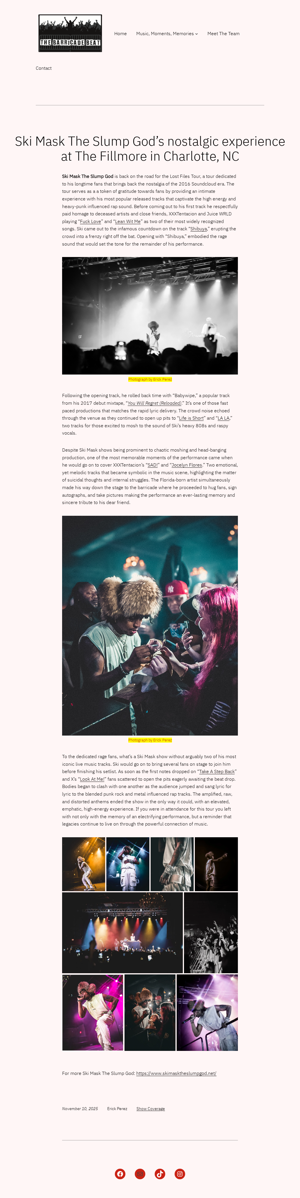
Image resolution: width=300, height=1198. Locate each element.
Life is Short (191, 418)
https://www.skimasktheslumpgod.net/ (176, 1073)
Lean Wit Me (128, 221)
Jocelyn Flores (187, 465)
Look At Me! (92, 779)
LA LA (223, 418)
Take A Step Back (217, 771)
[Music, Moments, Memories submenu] (196, 33)
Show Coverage (151, 1108)
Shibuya (198, 229)
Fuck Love (90, 221)
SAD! (153, 465)
